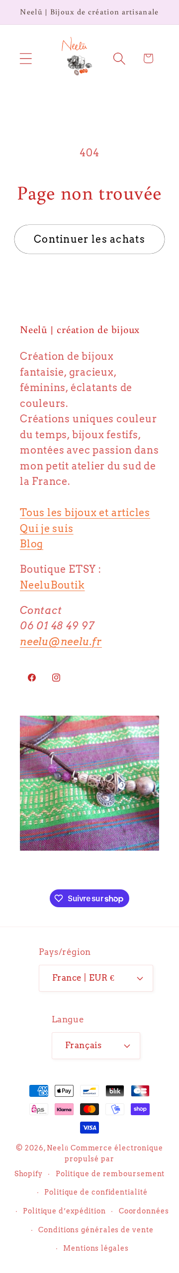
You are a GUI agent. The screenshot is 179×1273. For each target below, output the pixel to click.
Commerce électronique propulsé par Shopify (88, 1160)
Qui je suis (47, 529)
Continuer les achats (89, 239)
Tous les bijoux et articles (85, 513)
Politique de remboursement (110, 1173)
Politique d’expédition (64, 1210)
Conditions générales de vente (95, 1229)
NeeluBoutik (52, 585)
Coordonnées (144, 1210)
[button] (25, 58)
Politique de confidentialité (95, 1192)
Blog (31, 544)
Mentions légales (96, 1248)
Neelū (58, 1147)
